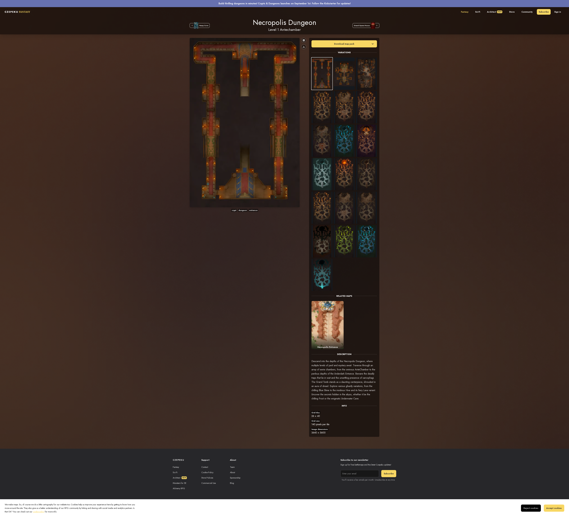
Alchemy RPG (179, 488)
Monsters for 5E (179, 483)
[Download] (303, 46)
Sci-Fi (477, 11)
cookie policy (38, 511)
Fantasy (464, 11)
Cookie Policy (207, 472)
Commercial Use (208, 483)
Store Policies (207, 477)
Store (512, 11)
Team (232, 467)
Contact (204, 467)
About (232, 472)
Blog (232, 483)
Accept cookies (554, 508)
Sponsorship (235, 477)
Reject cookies (531, 508)
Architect (494, 11)
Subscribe (544, 11)
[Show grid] (303, 40)
